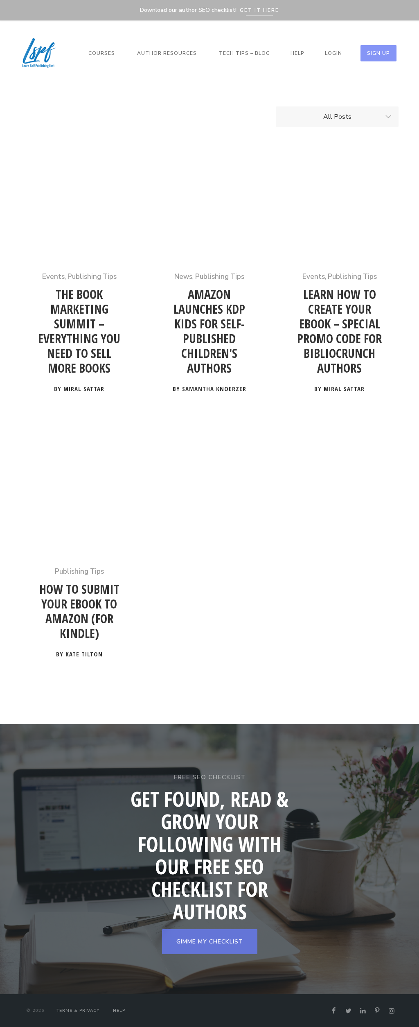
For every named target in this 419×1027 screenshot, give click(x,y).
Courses (101, 53)
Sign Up (378, 53)
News (183, 276)
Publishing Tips (92, 276)
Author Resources (167, 53)
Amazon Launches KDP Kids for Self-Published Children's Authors (209, 331)
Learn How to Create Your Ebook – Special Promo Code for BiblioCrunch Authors (339, 331)
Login (333, 53)
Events (53, 276)
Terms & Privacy (77, 1010)
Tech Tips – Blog (244, 53)
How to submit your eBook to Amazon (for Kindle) (79, 611)
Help (297, 53)
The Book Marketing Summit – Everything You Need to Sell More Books (79, 331)
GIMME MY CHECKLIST (209, 942)
